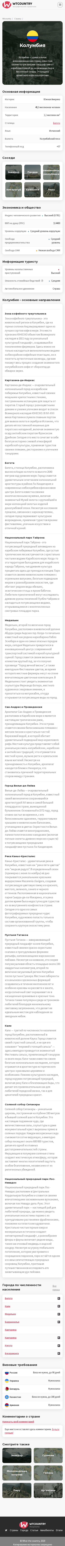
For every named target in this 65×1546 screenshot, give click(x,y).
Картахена (10, 1329)
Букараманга (12, 1353)
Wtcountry (6, 18)
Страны (17, 18)
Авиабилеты (47, 1530)
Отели (59, 1530)
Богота (56, 122)
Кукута (8, 1345)
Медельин (10, 1313)
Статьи (34, 1530)
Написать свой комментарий (18, 1421)
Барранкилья (12, 1321)
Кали (7, 1306)
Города (24, 1530)
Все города (56, 1287)
